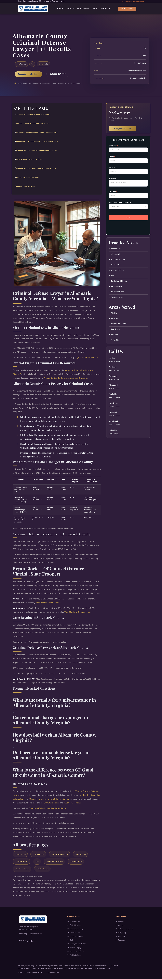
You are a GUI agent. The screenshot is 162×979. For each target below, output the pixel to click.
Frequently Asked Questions (27, 177)
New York (113, 412)
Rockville (113, 394)
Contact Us (105, 8)
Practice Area (83, 8)
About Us (70, 8)
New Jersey (114, 403)
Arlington (113, 376)
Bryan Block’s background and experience (47, 808)
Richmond (113, 385)
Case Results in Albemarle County (29, 159)
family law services (72, 802)
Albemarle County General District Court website (65, 378)
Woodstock (113, 421)
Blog (95, 8)
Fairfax (112, 358)
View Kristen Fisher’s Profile (48, 602)
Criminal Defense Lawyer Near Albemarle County (36, 168)
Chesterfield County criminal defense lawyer (49, 799)
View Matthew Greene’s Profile (77, 612)
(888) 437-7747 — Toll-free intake (131, 1)
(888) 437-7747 (119, 112)
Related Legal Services (25, 186)
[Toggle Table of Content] (99, 106)
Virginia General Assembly (86, 357)
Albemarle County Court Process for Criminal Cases (37, 132)
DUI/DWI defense (51, 802)
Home (60, 8)
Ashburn (112, 367)
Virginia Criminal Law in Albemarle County (33, 114)
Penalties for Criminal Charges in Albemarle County (37, 141)
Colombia (113, 430)
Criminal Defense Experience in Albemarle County (36, 150)
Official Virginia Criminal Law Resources (32, 123)
